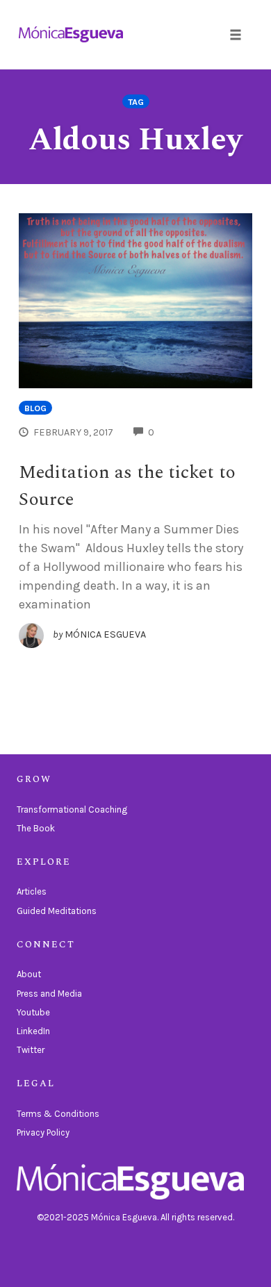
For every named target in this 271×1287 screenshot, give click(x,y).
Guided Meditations (57, 911)
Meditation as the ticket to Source (127, 485)
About (29, 974)
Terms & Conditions (58, 1114)
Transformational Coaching (72, 809)
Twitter (30, 1050)
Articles (32, 891)
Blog (35, 408)
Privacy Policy (43, 1132)
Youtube (33, 1012)
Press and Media (49, 993)
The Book (36, 828)
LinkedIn (33, 1031)
